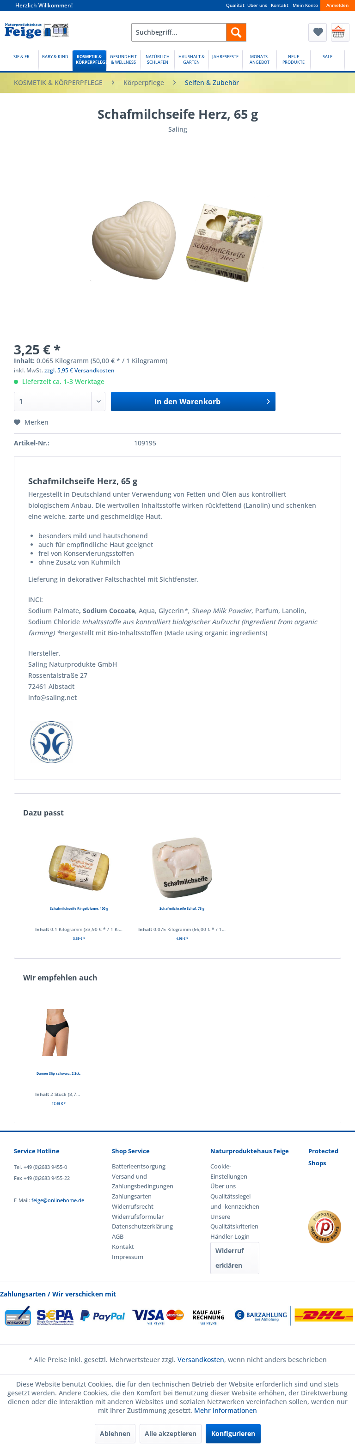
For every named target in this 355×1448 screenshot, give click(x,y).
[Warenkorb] (340, 32)
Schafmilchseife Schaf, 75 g (181, 908)
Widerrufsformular (136, 1216)
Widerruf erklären (229, 1258)
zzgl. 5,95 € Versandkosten (79, 370)
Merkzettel (317, 32)
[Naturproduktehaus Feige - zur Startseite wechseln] (37, 34)
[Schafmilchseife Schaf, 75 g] (182, 867)
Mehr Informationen (225, 1410)
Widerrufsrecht (132, 1206)
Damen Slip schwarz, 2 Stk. (58, 1073)
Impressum (127, 1257)
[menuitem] (189, 32)
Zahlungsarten (132, 1196)
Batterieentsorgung (136, 1166)
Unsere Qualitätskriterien (234, 1221)
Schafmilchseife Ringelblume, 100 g (79, 908)
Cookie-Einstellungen (228, 1171)
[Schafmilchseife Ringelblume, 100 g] (79, 867)
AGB (117, 1236)
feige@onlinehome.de (57, 1200)
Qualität (235, 5)
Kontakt (279, 5)
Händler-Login (230, 1236)
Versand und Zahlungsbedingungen (136, 1181)
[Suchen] (236, 32)
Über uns (257, 5)
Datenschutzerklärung (136, 1226)
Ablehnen (115, 1433)
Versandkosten (201, 1359)
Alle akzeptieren (170, 1433)
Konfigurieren (233, 1433)
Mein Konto (305, 5)
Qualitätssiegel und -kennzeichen (234, 1201)
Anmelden (337, 5)
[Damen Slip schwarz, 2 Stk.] (58, 1032)
